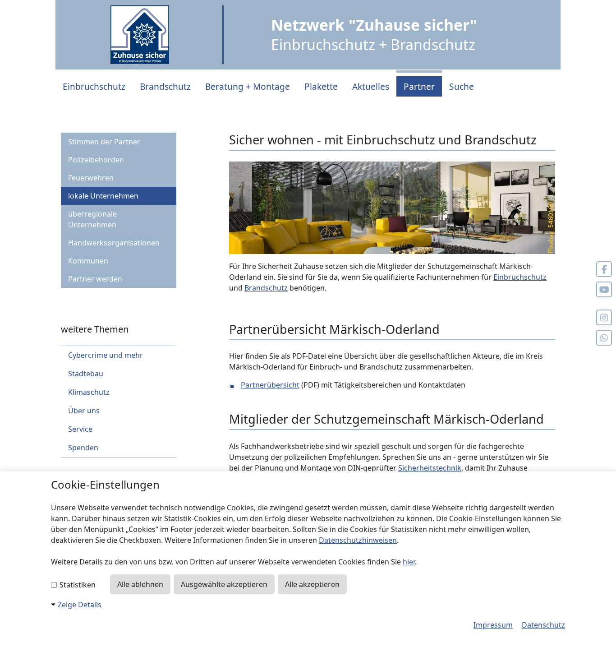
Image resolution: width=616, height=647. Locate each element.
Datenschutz (543, 625)
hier (409, 562)
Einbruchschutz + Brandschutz (374, 34)
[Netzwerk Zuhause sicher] (139, 34)
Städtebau (85, 374)
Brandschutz (165, 86)
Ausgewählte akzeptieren (224, 584)
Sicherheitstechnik (429, 468)
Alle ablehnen (140, 584)
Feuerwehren (91, 178)
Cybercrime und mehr (105, 355)
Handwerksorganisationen (114, 243)
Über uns (84, 411)
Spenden (83, 448)
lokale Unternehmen (103, 196)
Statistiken (77, 585)
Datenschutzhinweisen (358, 540)
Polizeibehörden (96, 160)
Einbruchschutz (94, 86)
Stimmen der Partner (104, 142)
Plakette (321, 86)
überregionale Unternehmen (92, 219)
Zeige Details (79, 605)
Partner (419, 86)
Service (80, 429)
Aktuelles (370, 86)
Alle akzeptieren (312, 584)
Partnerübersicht (270, 385)
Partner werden (95, 279)
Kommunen (88, 261)
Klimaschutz (89, 392)
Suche (461, 86)
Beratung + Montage (247, 86)
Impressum (493, 625)
